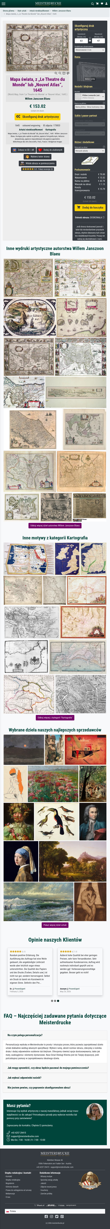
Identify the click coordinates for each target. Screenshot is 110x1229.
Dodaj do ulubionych (52, 150)
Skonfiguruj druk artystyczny (39, 117)
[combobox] (90, 50)
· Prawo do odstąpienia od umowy (18, 1190)
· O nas (7, 1197)
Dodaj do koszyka (91, 207)
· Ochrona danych (11, 1187)
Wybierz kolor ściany (39, 156)
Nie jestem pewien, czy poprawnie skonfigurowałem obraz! (39, 1087)
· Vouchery (44, 1190)
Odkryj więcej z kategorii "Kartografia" (55, 717)
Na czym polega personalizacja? (25, 1035)
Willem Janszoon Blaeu (61, 11)
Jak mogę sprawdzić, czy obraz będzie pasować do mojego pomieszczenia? (48, 1067)
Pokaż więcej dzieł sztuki (55, 925)
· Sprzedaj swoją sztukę (49, 1180)
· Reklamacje (10, 1193)
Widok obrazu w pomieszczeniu (39, 163)
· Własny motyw (46, 1176)
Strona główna (8, 11)
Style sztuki (21, 11)
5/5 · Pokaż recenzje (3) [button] (43, 169)
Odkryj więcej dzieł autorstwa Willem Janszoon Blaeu (55, 525)
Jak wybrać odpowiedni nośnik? (24, 1077)
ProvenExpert (20, 989)
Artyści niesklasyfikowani (39, 11)
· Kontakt (8, 1176)
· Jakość (43, 1183)
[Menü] (3, 4)
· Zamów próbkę (46, 1193)
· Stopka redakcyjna (12, 1180)
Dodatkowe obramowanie (84, 46)
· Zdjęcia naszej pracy (48, 1187)
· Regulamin (9, 1183)
